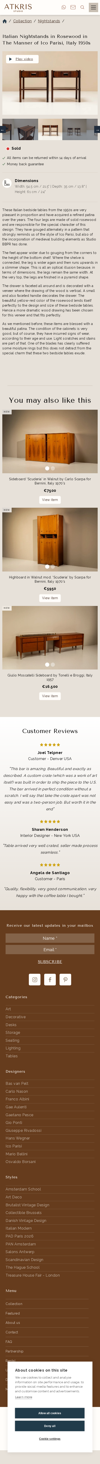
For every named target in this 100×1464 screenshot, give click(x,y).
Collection (22, 21)
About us (13, 1323)
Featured (13, 1313)
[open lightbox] (50, 83)
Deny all (49, 1426)
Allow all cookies (49, 1413)
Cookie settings (49, 1438)
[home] (17, 7)
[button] (82, 7)
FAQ (9, 1342)
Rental (11, 1361)
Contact (12, 1332)
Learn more (23, 1397)
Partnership (15, 1351)
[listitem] (50, 84)
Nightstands (49, 21)
